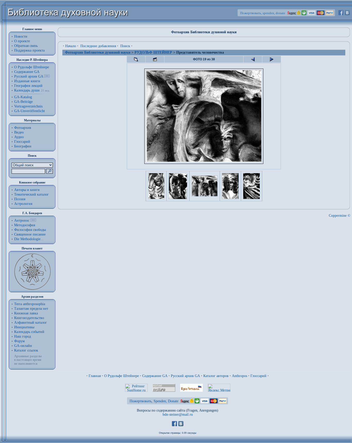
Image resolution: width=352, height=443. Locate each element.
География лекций (28, 86)
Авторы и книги (27, 190)
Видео (19, 132)
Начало (70, 46)
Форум (19, 341)
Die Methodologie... (29, 239)
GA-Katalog (23, 97)
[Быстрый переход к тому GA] (47, 76)
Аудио (19, 137)
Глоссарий (22, 142)
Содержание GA (26, 72)
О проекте (22, 41)
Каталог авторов (216, 376)
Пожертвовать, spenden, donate (262, 13)
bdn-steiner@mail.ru (178, 414)
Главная (95, 376)
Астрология (23, 204)
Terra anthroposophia (29, 304)
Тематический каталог (31, 194)
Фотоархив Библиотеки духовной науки (97, 52)
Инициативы (24, 327)
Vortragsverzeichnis (28, 106)
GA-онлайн (23, 346)
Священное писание (30, 234)
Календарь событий (29, 332)
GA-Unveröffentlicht (29, 111)
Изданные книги (27, 81)
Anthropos (239, 376)
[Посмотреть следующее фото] (271, 59)
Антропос (21, 220)
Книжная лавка (26, 313)
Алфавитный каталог (30, 322)
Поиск (125, 46)
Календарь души (27, 90)
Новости (20, 36)
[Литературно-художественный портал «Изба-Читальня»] (191, 390)
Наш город (22, 336)
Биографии (22, 146)
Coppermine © (339, 216)
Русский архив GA (28, 76)
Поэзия (19, 199)
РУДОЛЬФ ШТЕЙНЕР (153, 52)
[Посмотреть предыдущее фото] (253, 59)
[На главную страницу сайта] (68, 25)
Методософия (24, 225)
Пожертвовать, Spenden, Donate (154, 401)
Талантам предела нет (31, 309)
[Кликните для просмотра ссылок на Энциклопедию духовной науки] (33, 220)
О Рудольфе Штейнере (121, 376)
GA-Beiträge (23, 102)
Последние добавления (98, 46)
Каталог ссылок (26, 350)
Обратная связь (26, 46)
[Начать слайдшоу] (155, 59)
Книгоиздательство (29, 318)
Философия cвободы (30, 230)
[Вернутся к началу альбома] (136, 59)
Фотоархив (22, 128)
